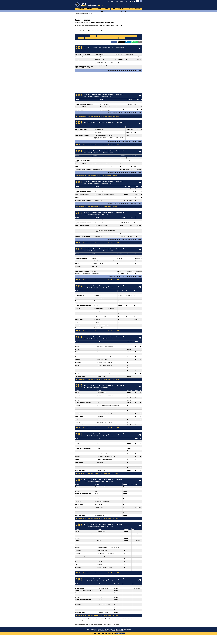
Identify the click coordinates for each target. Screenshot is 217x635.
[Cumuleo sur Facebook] (131, 1)
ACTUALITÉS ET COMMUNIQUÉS (134, 8)
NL (140, 1)
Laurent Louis (138, 11)
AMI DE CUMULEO (120, 633)
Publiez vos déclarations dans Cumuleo (96, 30)
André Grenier (106, 11)
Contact (126, 1)
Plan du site (124, 627)
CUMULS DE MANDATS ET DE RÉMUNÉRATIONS (85, 8)
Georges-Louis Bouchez (84, 11)
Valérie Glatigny (100, 11)
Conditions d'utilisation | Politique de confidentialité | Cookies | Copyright (107, 627)
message (117, 624)
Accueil (108, 1)
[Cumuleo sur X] (133, 1)
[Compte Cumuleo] (137, 1)
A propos (113, 1)
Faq (117, 1)
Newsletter (121, 1)
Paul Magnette (112, 11)
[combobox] (129, 16)
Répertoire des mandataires (80, 13)
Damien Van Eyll (119, 11)
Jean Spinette (125, 11)
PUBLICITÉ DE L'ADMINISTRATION (118, 8)
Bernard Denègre (92, 11)
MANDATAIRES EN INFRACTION (103, 8)
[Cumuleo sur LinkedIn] (135, 1)
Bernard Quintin (132, 11)
